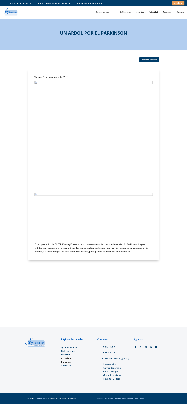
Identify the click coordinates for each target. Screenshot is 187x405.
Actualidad (153, 12)
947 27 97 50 (64, 3)
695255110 (109, 352)
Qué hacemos (125, 12)
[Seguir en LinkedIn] (151, 347)
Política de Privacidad (124, 398)
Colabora (178, 3)
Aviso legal (139, 398)
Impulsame (40, 398)
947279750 (109, 346)
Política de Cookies (105, 398)
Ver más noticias (149, 59)
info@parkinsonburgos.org (115, 358)
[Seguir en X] (141, 347)
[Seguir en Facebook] (135, 347)
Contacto (180, 12)
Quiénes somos (102, 12)
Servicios (140, 12)
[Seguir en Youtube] (156, 347)
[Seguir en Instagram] (146, 347)
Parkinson (167, 12)
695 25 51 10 (25, 3)
